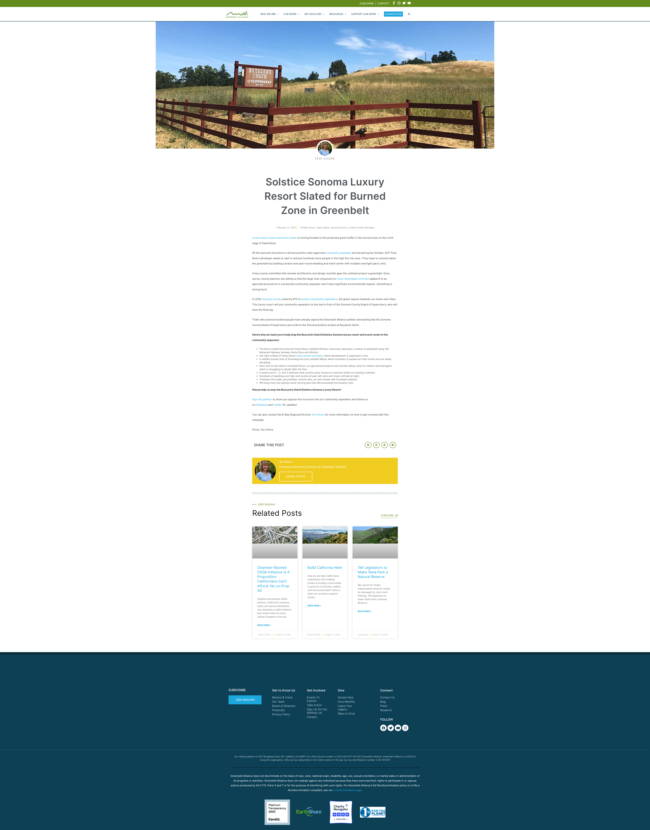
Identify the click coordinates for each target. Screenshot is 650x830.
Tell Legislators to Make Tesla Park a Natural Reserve (373, 572)
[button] (409, 14)
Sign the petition (262, 399)
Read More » (264, 625)
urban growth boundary (309, 355)
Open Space (323, 227)
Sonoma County (339, 227)
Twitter (277, 404)
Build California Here (325, 567)
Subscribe (367, 3)
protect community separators (319, 299)
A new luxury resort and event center (274, 237)
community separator (338, 252)
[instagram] (399, 3)
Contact (383, 3)
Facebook (262, 404)
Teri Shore (318, 414)
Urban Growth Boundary (362, 227)
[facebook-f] (394, 3)
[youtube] (409, 3)
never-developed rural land (353, 278)
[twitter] (404, 3)
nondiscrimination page (347, 790)
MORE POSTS (295, 476)
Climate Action (307, 227)
